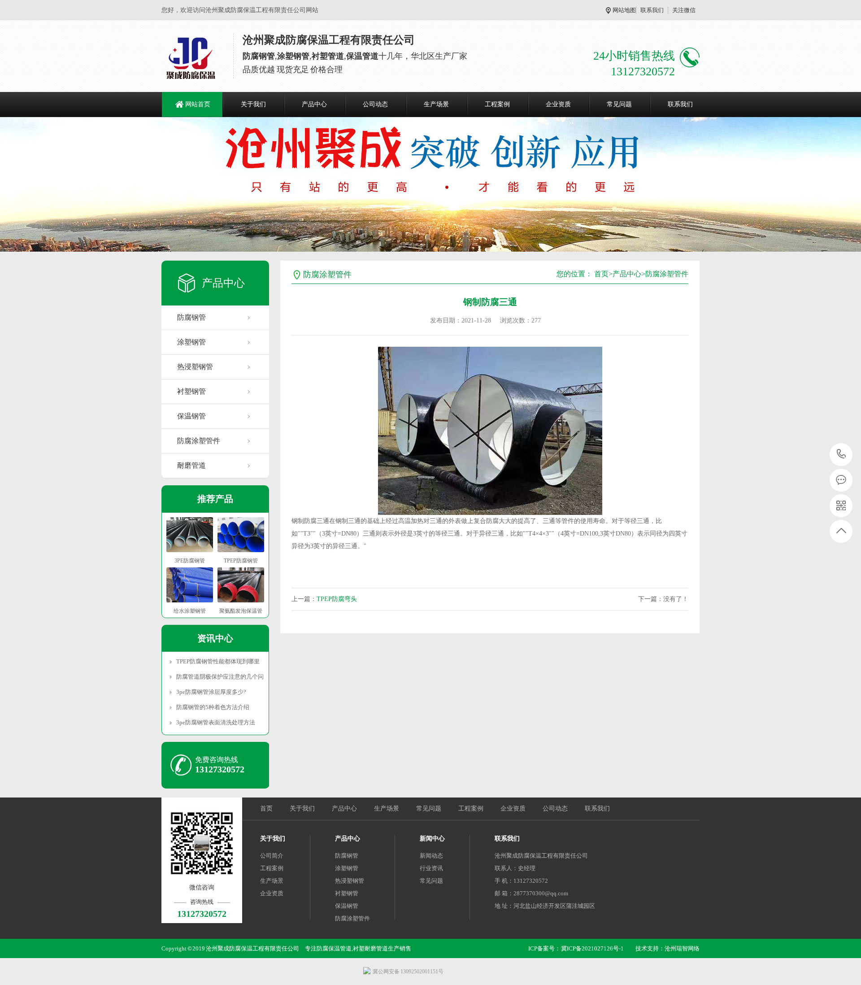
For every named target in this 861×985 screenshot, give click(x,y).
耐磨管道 (191, 465)
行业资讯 (431, 868)
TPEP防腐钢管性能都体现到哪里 (218, 661)
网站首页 (197, 104)
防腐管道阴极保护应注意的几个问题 (219, 676)
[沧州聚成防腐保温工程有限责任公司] (191, 59)
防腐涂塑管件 (198, 441)
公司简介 (271, 855)
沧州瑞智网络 (682, 948)
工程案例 (497, 104)
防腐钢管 (191, 317)
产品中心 (314, 104)
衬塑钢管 (191, 391)
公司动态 (375, 104)
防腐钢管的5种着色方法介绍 (212, 707)
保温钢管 (191, 416)
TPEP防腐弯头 (337, 599)
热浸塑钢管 (195, 366)
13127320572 (841, 454)
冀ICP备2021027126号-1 (592, 948)
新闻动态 (431, 855)
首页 (601, 274)
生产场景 (436, 104)
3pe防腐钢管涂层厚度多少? (211, 692)
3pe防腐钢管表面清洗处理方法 (215, 722)
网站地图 (624, 10)
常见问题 (619, 104)
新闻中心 (432, 838)
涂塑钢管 (191, 342)
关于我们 (253, 104)
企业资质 (558, 104)
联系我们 (652, 10)
